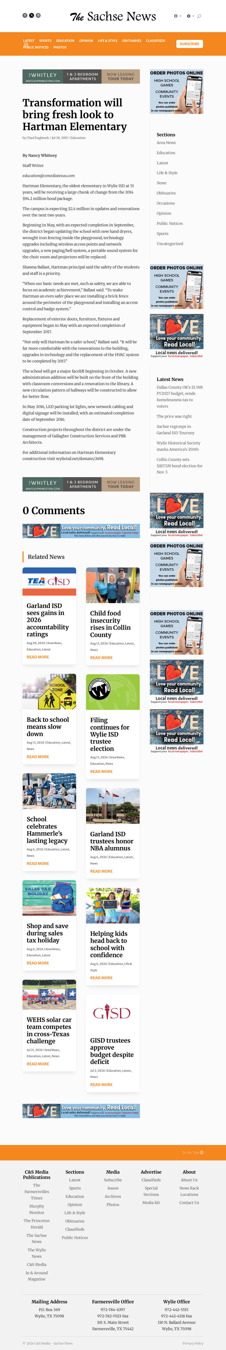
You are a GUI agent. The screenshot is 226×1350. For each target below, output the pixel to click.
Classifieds (155, 41)
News (30, 749)
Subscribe (190, 44)
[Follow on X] (31, 15)
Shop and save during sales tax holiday (47, 933)
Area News (54, 643)
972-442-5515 (176, 1309)
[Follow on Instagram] (38, 15)
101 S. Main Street (113, 1322)
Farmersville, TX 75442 (113, 1328)
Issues (113, 1188)
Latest (28, 41)
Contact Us (189, 1202)
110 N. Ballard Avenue (177, 1322)
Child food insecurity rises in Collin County (110, 623)
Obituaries (131, 41)
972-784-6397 (113, 1309)
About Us (189, 1180)
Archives (113, 1196)
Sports (45, 41)
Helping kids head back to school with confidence (109, 944)
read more (38, 657)
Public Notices (36, 47)
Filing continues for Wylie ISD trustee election (110, 734)
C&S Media (36, 1264)
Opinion (86, 41)
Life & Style (107, 41)
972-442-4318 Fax (176, 1316)
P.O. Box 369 (49, 1309)
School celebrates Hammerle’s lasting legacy (47, 829)
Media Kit (151, 1202)
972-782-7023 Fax (112, 1316)
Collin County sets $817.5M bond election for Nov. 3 (180, 466)
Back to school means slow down (48, 727)
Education (65, 41)
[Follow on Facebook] (25, 15)
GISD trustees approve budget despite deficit (112, 1051)
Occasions (166, 203)
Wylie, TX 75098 (49, 1316)
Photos (59, 47)
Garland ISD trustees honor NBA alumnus (112, 841)
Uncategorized (170, 243)
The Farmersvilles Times (36, 1191)
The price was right (174, 416)
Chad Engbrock (38, 138)
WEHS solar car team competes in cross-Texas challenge (49, 1030)
